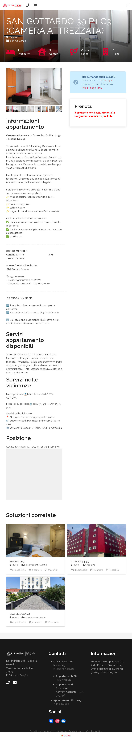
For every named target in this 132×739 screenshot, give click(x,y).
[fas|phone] (8, 682)
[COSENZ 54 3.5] (96, 549)
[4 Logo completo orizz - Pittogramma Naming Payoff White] (23, 654)
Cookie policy (94, 731)
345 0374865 (61, 703)
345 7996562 (64, 679)
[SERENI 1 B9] (35, 549)
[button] (128, 5)
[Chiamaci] (27, 5)
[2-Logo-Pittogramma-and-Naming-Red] (12, 5)
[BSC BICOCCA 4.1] (35, 601)
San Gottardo (18, 40)
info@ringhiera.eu (92, 87)
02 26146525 (106, 80)
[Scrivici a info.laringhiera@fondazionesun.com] (35, 5)
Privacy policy (76, 731)
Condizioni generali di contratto (48, 731)
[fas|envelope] (15, 682)
